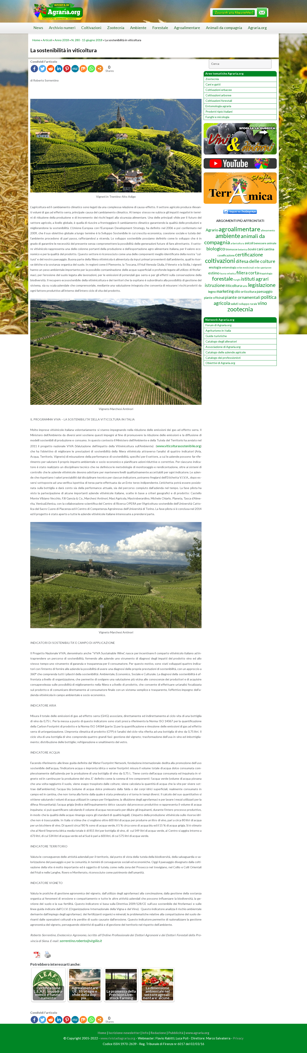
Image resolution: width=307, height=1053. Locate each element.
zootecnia (240, 309)
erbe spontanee (263, 267)
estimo (213, 273)
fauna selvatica (228, 273)
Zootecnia (115, 27)
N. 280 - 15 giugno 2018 (86, 40)
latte (244, 286)
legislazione (261, 285)
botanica (242, 249)
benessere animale (265, 243)
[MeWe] (75, 68)
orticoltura (248, 291)
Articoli (47, 40)
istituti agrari (255, 279)
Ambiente (138, 27)
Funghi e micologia (217, 117)
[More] (99, 68)
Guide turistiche (216, 336)
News (38, 27)
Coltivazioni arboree (218, 95)
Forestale (160, 27)
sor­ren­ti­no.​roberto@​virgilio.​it (81, 941)
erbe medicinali (245, 267)
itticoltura (234, 285)
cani (260, 249)
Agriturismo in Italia (218, 330)
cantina (269, 249)
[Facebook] (34, 68)
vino (262, 303)
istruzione (215, 285)
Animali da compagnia (224, 27)
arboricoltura (237, 243)
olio (237, 291)
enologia (215, 267)
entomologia (229, 267)
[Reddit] (50, 68)
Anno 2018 (62, 40)
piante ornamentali (242, 297)
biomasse (231, 249)
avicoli (249, 243)
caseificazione (226, 255)
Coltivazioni (91, 27)
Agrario (212, 230)
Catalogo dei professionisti (223, 357)
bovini (252, 249)
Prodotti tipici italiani (219, 111)
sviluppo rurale (248, 304)
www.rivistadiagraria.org (117, 1038)
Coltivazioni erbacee (219, 90)
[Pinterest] (67, 68)
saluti (234, 304)
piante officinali (214, 297)
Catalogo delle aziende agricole (226, 352)
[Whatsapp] (91, 68)
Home (36, 40)
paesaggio (265, 291)
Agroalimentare (187, 27)
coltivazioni (220, 260)
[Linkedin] (58, 68)
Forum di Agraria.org (219, 325)
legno (212, 291)
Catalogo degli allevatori (221, 341)
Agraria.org (257, 27)
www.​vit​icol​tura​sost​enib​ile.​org (179, 446)
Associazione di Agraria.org (223, 347)
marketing (225, 291)
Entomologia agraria (218, 106)
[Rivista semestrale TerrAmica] (240, 202)
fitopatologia (265, 273)
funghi (237, 279)
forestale (222, 278)
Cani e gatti (213, 84)
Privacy (238, 1038)
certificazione (249, 254)
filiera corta (247, 272)
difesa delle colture (255, 261)
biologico (215, 248)
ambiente (228, 235)
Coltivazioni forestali (219, 100)
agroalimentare (239, 229)
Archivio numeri (62, 27)
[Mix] (83, 68)
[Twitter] (42, 68)
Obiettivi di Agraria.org (220, 363)
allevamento (268, 230)
